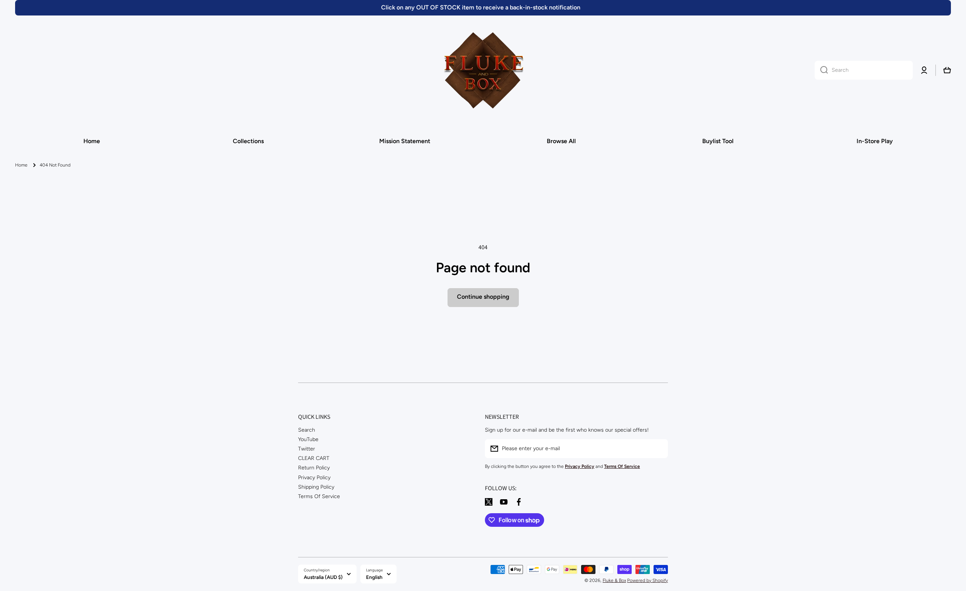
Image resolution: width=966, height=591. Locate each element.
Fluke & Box (614, 580)
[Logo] (483, 70)
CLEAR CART (313, 458)
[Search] (821, 70)
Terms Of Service (319, 496)
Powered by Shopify (647, 580)
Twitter (306, 449)
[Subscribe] (658, 448)
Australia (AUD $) (323, 577)
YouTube (308, 439)
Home (21, 165)
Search (306, 430)
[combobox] (864, 70)
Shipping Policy (316, 487)
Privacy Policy (314, 477)
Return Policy (314, 467)
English (374, 577)
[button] (947, 70)
